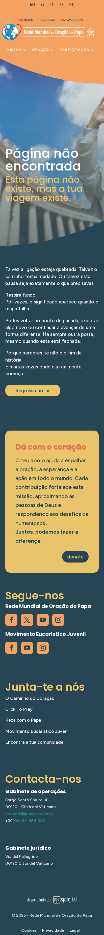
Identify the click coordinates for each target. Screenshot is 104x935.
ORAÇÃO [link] (40, 50)
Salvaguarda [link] (72, 20)
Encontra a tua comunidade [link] (34, 742)
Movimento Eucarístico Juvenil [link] (37, 731)
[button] (99, 898)
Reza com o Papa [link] (23, 720)
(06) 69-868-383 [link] (29, 820)
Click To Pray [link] (19, 709)
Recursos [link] (47, 20)
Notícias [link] (25, 20)
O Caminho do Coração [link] (30, 698)
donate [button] (75, 557)
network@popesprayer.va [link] (29, 813)
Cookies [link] (29, 931)
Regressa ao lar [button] (32, 390)
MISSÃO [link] (14, 50)
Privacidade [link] (53, 931)
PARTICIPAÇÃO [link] (74, 50)
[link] (32, 5)
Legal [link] (75, 931)
